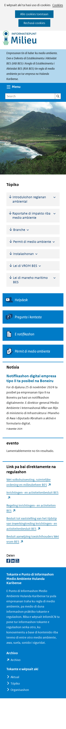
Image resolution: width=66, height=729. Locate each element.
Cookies (57, 5)
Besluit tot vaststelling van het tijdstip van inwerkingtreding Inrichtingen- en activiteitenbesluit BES (31, 524)
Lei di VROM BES (25, 266)
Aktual (15, 677)
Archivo (16, 660)
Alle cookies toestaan (34, 14)
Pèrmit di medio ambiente (32, 351)
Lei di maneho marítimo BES (30, 280)
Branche (19, 230)
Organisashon (20, 690)
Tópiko (15, 683)
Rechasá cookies (34, 23)
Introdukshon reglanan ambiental (29, 199)
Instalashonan (23, 254)
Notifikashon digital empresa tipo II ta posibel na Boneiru (31, 378)
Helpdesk (27, 300)
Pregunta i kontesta (28, 317)
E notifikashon (24, 334)
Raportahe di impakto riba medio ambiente (31, 215)
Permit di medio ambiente (32, 242)
